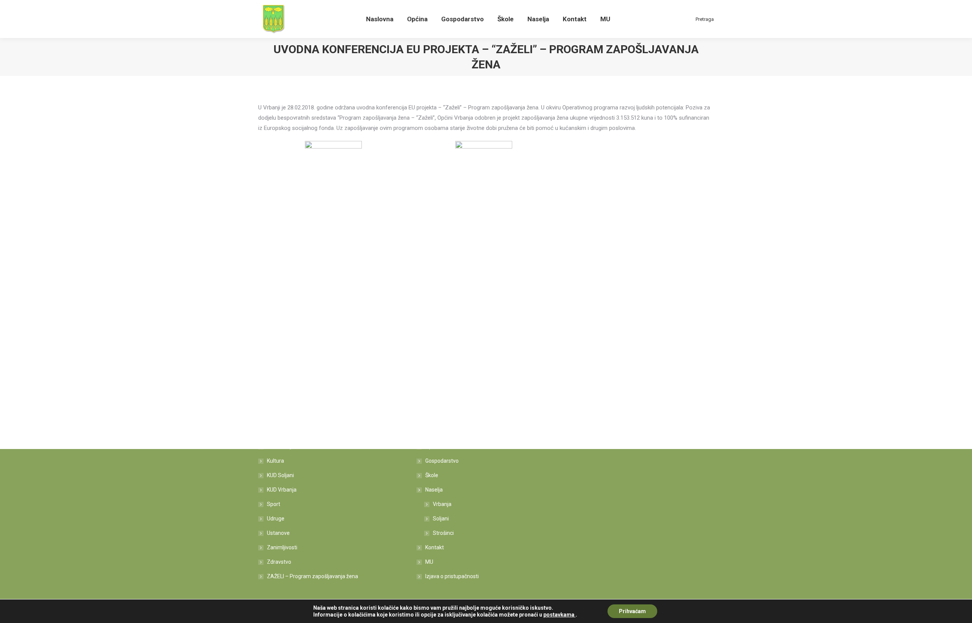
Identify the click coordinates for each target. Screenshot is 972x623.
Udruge (275, 518)
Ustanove (278, 533)
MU (429, 562)
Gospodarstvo (442, 461)
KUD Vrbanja (282, 490)
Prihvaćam (632, 611)
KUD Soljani (280, 475)
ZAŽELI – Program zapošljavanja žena (312, 576)
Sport (273, 504)
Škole (431, 475)
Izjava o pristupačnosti (452, 576)
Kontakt (434, 547)
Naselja (434, 490)
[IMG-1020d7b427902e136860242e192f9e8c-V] (333, 169)
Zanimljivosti (282, 547)
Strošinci (443, 533)
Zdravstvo (279, 562)
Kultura (275, 461)
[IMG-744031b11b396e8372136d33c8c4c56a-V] (483, 169)
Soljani (441, 518)
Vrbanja (442, 504)
